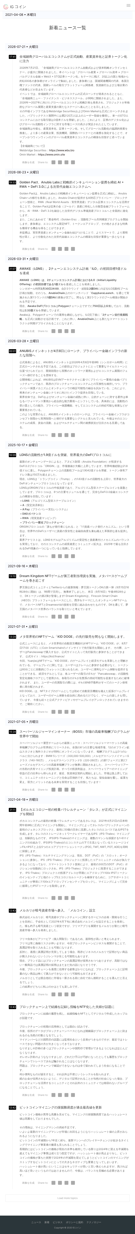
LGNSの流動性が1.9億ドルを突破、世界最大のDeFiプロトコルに (66, 455)
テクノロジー (93, 1222)
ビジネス (58, 1222)
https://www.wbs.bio (61, 150)
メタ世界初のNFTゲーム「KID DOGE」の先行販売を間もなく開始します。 (73, 636)
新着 (46, 1222)
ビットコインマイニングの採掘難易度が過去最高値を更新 (61, 1107)
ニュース (36, 1222)
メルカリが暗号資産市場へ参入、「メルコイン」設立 (57, 910)
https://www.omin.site (51, 154)
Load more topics (67, 1197)
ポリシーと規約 (74, 1222)
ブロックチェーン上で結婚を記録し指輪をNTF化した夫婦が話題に (67, 1007)
